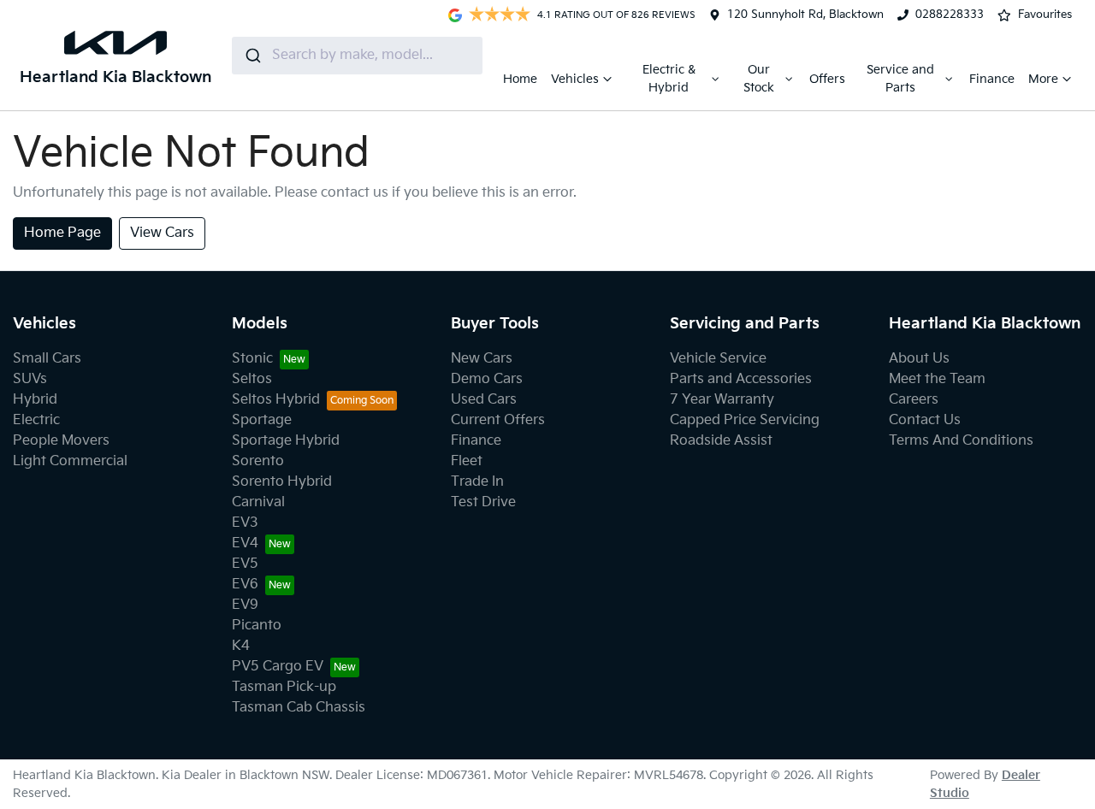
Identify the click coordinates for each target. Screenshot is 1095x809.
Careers (913, 400)
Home (520, 79)
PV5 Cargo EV (277, 666)
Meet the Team (937, 379)
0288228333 (949, 14)
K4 (241, 646)
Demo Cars (487, 379)
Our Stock (758, 78)
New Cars (481, 359)
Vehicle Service (718, 359)
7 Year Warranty (722, 400)
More (1043, 79)
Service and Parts (900, 78)
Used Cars (484, 400)
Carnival (258, 502)
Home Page (62, 233)
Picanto (256, 625)
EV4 (245, 543)
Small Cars (47, 359)
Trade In (477, 482)
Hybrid (35, 400)
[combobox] (357, 55)
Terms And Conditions (961, 441)
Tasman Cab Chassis (298, 708)
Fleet (466, 461)
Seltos (252, 379)
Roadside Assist (721, 441)
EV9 (245, 605)
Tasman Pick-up (284, 687)
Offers (827, 79)
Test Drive (483, 502)
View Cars (162, 233)
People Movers (61, 441)
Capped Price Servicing (745, 420)
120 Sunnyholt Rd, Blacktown (805, 14)
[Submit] (252, 55)
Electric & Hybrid (668, 78)
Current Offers (498, 420)
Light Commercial (70, 461)
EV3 (245, 523)
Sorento (258, 461)
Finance (992, 79)
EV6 (245, 584)
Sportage (262, 420)
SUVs (30, 379)
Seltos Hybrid (276, 400)
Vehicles (575, 79)
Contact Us (925, 420)
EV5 (245, 564)
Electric (36, 420)
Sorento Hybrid (282, 482)
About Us (919, 359)
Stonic (252, 359)
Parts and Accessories (741, 379)
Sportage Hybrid (286, 441)
